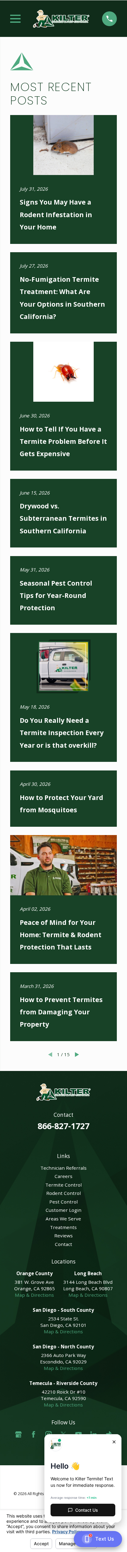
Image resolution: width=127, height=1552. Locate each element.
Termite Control (63, 1185)
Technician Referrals (63, 1168)
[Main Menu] (15, 19)
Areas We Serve (63, 1219)
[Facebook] (33, 1434)
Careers (63, 1176)
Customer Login (63, 1210)
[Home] (61, 18)
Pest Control (63, 1202)
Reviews (63, 1235)
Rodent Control (63, 1193)
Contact (63, 1244)
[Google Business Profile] (18, 1434)
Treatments (63, 1227)
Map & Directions (34, 1295)
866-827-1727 (63, 1126)
